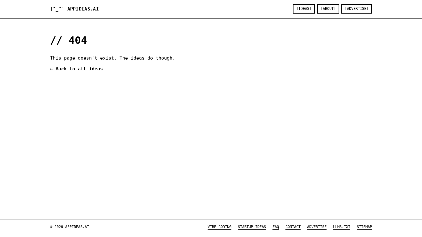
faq (275, 227)
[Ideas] (303, 8)
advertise (317, 227)
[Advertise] (357, 8)
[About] (328, 8)
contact (293, 227)
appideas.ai (74, 9)
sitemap (364, 227)
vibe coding (219, 227)
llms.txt (341, 227)
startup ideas (252, 227)
